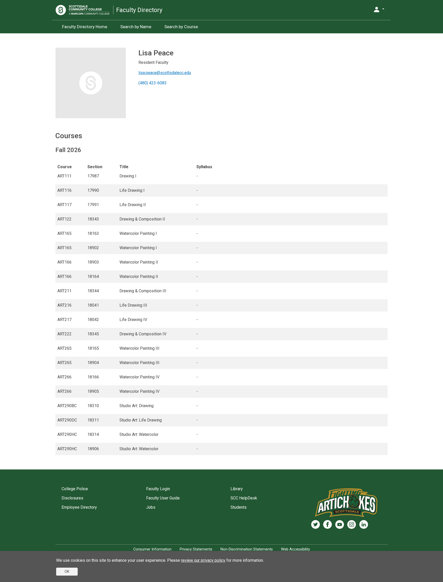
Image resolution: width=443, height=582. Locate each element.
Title (123, 166)
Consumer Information (152, 549)
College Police (75, 488)
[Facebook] (327, 524)
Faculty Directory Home (84, 26)
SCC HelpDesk (243, 498)
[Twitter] (315, 524)
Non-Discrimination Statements (246, 549)
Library (236, 488)
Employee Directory (79, 507)
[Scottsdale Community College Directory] (84, 10)
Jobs (150, 507)
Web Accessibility (295, 549)
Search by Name (135, 26)
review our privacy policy (203, 560)
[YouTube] (339, 524)
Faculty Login (158, 488)
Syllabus (204, 166)
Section (94, 166)
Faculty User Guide (163, 498)
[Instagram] (351, 524)
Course (64, 166)
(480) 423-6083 (152, 83)
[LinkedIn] (363, 524)
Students (238, 507)
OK (67, 571)
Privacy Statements (196, 549)
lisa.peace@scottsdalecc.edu (164, 72)
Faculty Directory (139, 10)
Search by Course (181, 26)
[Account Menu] (379, 9)
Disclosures (72, 498)
